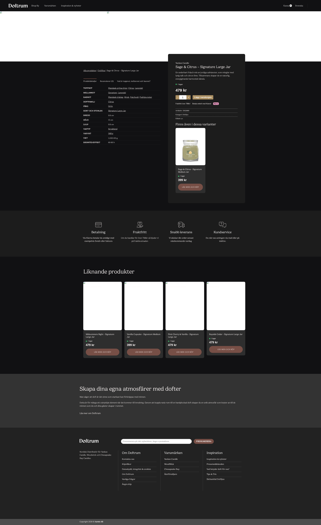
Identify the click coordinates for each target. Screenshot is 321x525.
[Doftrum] (18, 6)
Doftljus (101, 70)
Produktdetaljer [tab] (90, 81)
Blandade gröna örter (117, 88)
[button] (311, 5)
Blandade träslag (115, 97)
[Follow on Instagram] (233, 441)
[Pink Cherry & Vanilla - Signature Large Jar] (185, 306)
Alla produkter (89, 70)
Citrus (131, 88)
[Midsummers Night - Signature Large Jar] (102, 306)
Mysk (126, 97)
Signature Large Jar (117, 111)
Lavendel (139, 88)
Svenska (299, 5)
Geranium (112, 92)
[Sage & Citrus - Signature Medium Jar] (190, 146)
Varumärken (50, 5)
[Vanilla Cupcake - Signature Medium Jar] (143, 306)
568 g (110, 133)
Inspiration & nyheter (71, 5)
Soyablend (112, 129)
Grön (110, 106)
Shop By (35, 5)
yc (182, 118)
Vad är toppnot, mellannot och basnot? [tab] (133, 81)
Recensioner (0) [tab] (107, 81)
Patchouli (134, 97)
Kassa (287, 5)
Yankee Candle (182, 63)
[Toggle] (238, 413)
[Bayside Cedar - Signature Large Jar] (226, 306)
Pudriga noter (146, 97)
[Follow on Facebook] (228, 441)
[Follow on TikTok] (238, 441)
